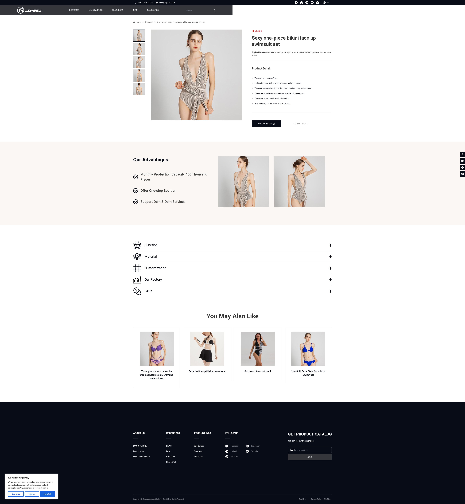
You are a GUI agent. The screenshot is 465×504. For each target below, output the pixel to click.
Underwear (198, 456)
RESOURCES (117, 10)
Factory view (138, 451)
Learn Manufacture (141, 456)
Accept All (47, 494)
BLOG (135, 10)
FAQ (168, 451)
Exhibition (170, 456)
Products (149, 22)
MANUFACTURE (95, 10)
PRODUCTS (74, 10)
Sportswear (199, 446)
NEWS (169, 446)
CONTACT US (153, 10)
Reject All (31, 494)
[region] (31, 486)
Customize (16, 494)
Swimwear (161, 22)
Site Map (327, 499)
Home (138, 22)
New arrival (171, 462)
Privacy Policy (316, 499)
